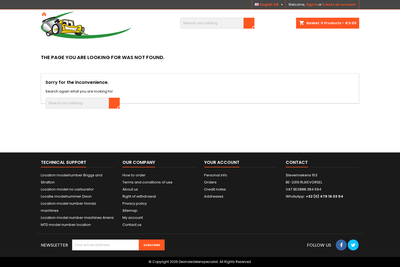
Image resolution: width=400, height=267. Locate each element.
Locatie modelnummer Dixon (66, 196)
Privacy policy (134, 203)
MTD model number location (66, 224)
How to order (134, 175)
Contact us (131, 224)
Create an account (339, 4)
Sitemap (129, 210)
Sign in (312, 4)
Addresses (213, 196)
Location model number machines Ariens (77, 217)
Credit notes (215, 189)
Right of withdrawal (139, 196)
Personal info (215, 175)
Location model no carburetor (67, 189)
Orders (210, 182)
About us (130, 189)
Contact (297, 162)
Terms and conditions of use (147, 182)
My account (132, 217)
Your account (221, 162)
